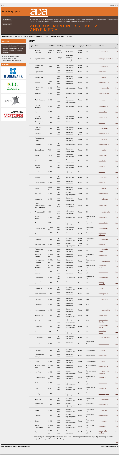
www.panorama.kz (104, 144)
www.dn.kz (102, 166)
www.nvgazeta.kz (103, 277)
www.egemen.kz (103, 51)
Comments (39, 36)
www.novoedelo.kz (104, 344)
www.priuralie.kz (103, 299)
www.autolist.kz (103, 223)
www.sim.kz (102, 72)
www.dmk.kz (102, 77)
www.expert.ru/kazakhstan (106, 59)
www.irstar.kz (102, 426)
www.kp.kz (102, 123)
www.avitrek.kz (103, 217)
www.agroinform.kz (104, 212)
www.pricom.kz (103, 356)
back (117, 442)
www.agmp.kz (103, 205)
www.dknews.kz (103, 106)
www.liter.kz (102, 161)
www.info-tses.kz (103, 239)
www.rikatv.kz (103, 410)
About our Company (7, 36)
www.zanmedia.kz (104, 88)
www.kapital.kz (103, 177)
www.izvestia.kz (103, 128)
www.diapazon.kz (103, 415)
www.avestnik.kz (103, 405)
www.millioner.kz (103, 199)
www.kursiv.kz (103, 112)
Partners (31, 36)
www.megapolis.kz (104, 134)
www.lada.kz (102, 388)
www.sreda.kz (102, 421)
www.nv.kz (102, 172)
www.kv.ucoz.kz (103, 366)
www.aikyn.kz (103, 155)
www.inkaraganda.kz (104, 261)
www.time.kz (102, 188)
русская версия (7, 21)
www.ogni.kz (102, 377)
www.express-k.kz (104, 82)
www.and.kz (102, 150)
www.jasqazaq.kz (103, 193)
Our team (17, 36)
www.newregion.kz (104, 394)
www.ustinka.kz (103, 315)
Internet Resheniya (112, 446)
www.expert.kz (103, 117)
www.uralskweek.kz (104, 310)
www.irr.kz (102, 245)
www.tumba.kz (103, 383)
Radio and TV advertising (57, 36)
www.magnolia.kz (104, 399)
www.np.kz (102, 183)
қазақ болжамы (7, 19)
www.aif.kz (102, 100)
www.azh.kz (102, 350)
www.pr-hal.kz (103, 139)
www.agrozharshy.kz (104, 337)
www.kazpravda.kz (104, 66)
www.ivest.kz (102, 288)
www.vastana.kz (103, 228)
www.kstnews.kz (103, 272)
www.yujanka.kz (103, 294)
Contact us (69, 36)
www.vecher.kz (103, 255)
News (46, 36)
